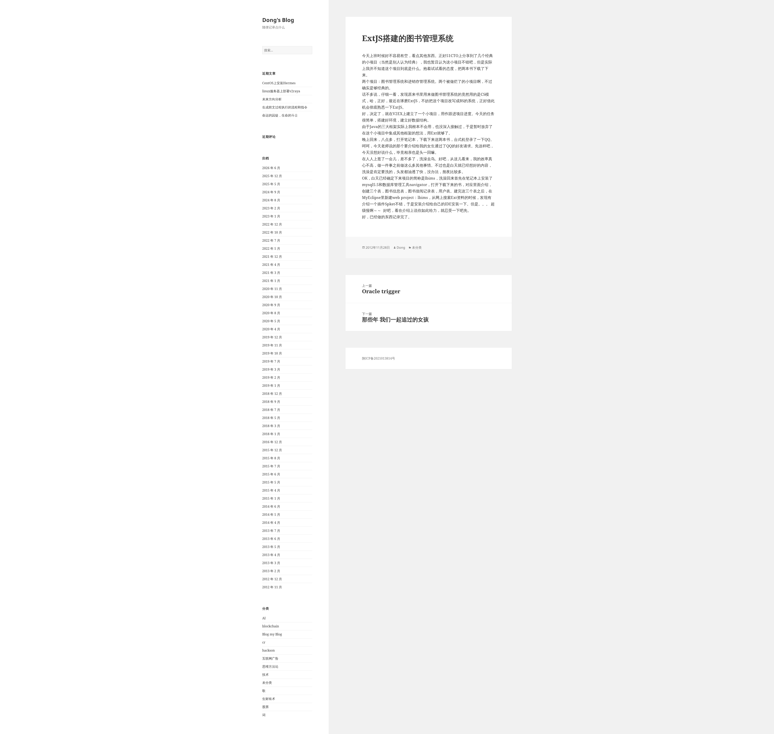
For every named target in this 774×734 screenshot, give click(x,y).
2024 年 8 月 (271, 200)
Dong (401, 247)
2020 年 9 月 (271, 305)
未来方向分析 (272, 99)
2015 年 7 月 (271, 466)
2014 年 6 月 (271, 506)
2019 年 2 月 (271, 377)
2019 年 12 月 (272, 337)
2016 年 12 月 (272, 442)
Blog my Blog (272, 634)
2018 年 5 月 (271, 418)
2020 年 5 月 (271, 321)
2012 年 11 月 (272, 587)
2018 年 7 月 (271, 410)
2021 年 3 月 (271, 272)
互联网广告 (270, 658)
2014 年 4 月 (271, 522)
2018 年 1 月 (271, 434)
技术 (265, 674)
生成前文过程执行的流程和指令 (284, 107)
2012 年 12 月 (272, 579)
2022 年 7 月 (271, 240)
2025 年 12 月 (272, 176)
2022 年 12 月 (272, 224)
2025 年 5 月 (271, 184)
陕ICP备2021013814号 (378, 358)
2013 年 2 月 (271, 571)
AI (264, 618)
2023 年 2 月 (271, 208)
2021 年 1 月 (271, 281)
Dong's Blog (278, 20)
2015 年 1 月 (271, 498)
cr (263, 642)
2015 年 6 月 (271, 474)
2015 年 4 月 (271, 490)
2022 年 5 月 (271, 248)
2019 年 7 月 (271, 361)
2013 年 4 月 (271, 555)
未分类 (267, 682)
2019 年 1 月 (271, 385)
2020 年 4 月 (271, 329)
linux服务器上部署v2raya (281, 91)
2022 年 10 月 (272, 232)
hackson (268, 650)
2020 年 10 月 (272, 297)
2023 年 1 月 (271, 216)
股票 (265, 707)
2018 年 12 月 (272, 393)
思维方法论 (270, 666)
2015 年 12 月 (272, 450)
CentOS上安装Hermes (278, 83)
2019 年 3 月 (271, 369)
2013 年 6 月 (271, 538)
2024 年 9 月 (271, 192)
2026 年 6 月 (271, 168)
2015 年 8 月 (271, 458)
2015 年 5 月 (271, 482)
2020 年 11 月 (272, 289)
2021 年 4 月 (271, 264)
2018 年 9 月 (271, 401)
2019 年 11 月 (272, 345)
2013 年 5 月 (271, 547)
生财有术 (268, 699)
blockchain (270, 626)
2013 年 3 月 (271, 563)
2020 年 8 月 (271, 313)
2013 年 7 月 (271, 530)
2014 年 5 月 (271, 514)
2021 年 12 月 (272, 256)
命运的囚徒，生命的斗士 (280, 115)
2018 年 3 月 (271, 426)
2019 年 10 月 (272, 353)
